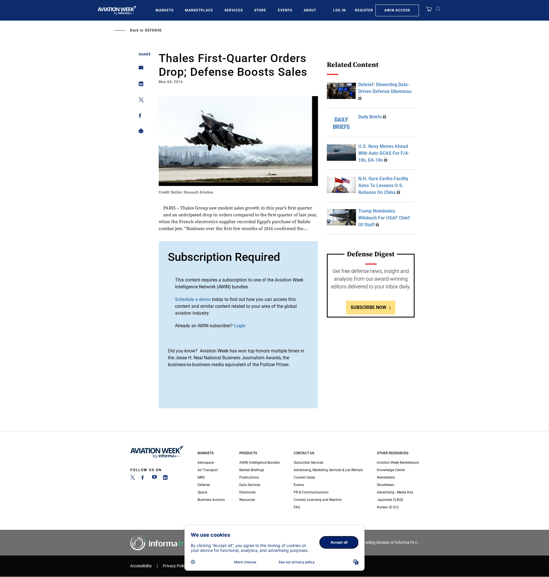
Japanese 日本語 (390, 500)
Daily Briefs (370, 117)
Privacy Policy (175, 566)
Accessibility (141, 566)
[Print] (139, 132)
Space (202, 492)
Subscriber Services (308, 463)
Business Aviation (211, 500)
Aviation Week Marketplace (398, 463)
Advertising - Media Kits (395, 492)
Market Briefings (251, 470)
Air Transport (208, 470)
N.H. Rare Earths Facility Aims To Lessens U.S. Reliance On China (383, 185)
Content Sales (304, 477)
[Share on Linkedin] (139, 85)
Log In (339, 10)
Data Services (249, 485)
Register (364, 10)
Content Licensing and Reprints (318, 500)
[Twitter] (132, 479)
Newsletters (386, 477)
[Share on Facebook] (139, 116)
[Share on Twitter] (139, 100)
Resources (247, 500)
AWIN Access (397, 10)
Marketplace (199, 10)
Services (233, 10)
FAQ (297, 507)
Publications (249, 477)
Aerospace (206, 463)
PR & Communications (311, 492)
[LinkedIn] (165, 479)
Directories (247, 492)
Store (260, 10)
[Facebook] (143, 479)
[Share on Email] (139, 69)
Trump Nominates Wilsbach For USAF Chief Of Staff (384, 217)
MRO (201, 477)
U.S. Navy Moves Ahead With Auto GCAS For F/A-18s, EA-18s (384, 153)
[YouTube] (154, 479)
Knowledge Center (391, 470)
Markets (165, 10)
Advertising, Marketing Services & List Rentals (328, 470)
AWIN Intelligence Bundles (259, 463)
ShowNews (385, 485)
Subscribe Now (368, 307)
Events (285, 10)
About (310, 10)
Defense (153, 30)
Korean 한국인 (388, 507)
